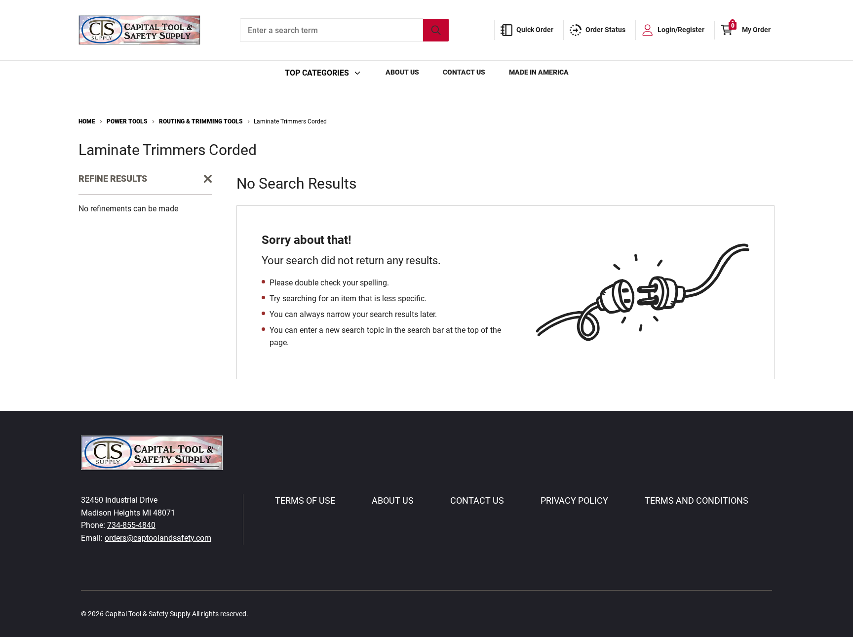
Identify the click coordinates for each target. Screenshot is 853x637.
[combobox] (344, 30)
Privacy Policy (574, 500)
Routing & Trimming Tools (201, 121)
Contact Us (464, 72)
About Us (402, 72)
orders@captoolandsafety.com (158, 538)
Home (86, 121)
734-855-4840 (131, 525)
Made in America (539, 72)
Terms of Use (305, 500)
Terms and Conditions (696, 500)
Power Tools (127, 121)
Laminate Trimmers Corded (290, 121)
